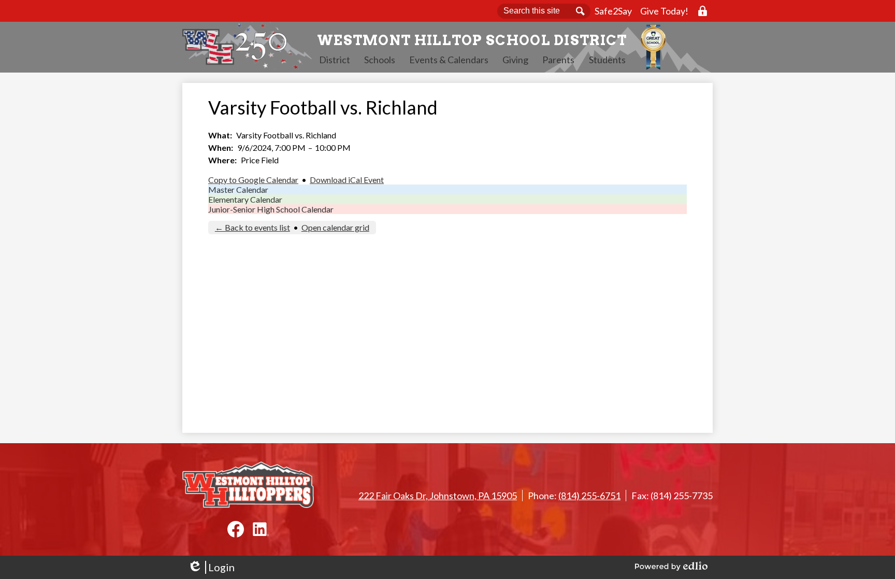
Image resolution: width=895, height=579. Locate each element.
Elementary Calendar (245, 199)
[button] (334, 59)
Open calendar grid (335, 227)
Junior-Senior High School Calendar (271, 209)
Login (211, 567)
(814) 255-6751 (589, 495)
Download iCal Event (347, 180)
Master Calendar (238, 189)
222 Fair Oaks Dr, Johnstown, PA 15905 (437, 495)
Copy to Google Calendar (253, 180)
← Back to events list (252, 227)
